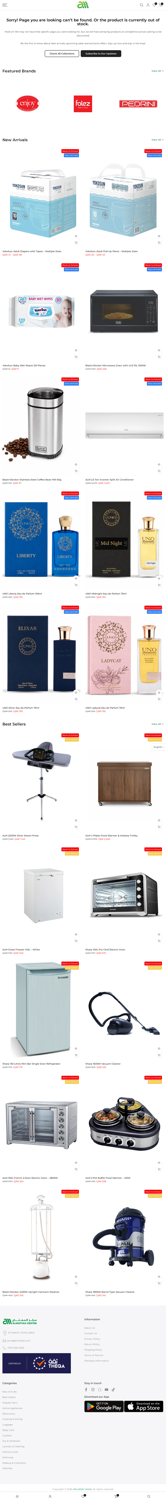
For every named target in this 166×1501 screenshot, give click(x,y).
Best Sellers (9, 1397)
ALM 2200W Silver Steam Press (20, 835)
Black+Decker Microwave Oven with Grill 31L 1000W (115, 365)
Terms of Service (93, 1355)
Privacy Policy (92, 1338)
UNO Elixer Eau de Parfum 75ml (20, 707)
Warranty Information (96, 1360)
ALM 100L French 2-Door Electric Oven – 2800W (30, 1177)
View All (156, 70)
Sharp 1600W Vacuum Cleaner (103, 1063)
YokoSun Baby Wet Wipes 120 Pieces (23, 365)
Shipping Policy (93, 1349)
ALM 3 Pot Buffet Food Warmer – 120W (107, 1177)
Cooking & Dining (12, 1419)
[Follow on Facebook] (86, 1389)
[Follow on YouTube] (106, 1389)
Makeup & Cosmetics (14, 1462)
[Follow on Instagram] (93, 1389)
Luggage (7, 1424)
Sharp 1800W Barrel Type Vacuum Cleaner (110, 1291)
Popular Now (9, 1402)
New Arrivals (9, 1391)
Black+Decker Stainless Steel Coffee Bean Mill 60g (31, 479)
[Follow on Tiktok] (113, 1389)
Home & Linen (10, 1451)
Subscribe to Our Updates (101, 53)
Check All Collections (62, 53)
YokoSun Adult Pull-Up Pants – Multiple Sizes (111, 251)
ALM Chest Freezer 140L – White (21, 949)
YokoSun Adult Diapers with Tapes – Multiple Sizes (31, 251)
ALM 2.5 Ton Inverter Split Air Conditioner (109, 479)
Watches (7, 1468)
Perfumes (7, 1457)
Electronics (8, 1413)
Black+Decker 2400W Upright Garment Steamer (30, 1291)
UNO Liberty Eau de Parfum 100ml (22, 593)
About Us (89, 1327)
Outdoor (7, 1435)
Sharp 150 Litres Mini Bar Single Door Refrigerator (31, 1063)
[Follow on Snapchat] (99, 1389)
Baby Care (8, 1430)
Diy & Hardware (11, 1440)
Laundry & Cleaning (13, 1446)
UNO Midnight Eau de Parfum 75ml (106, 593)
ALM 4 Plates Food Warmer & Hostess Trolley (111, 835)
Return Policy (92, 1344)
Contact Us (90, 1333)
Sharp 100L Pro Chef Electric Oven (105, 949)
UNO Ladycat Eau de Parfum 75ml (105, 707)
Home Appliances (12, 1408)
